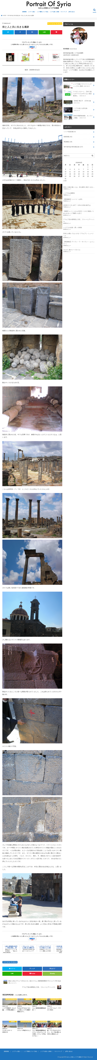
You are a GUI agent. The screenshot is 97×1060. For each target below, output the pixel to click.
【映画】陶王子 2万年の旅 (82, 102)
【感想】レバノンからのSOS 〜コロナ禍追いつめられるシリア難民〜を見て (78, 212)
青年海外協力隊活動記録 (10, 962)
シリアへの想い (31, 11)
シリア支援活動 (70, 131)
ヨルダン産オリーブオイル (71, 250)
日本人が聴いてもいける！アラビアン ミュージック (78, 234)
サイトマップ (64, 11)
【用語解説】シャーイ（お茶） (73, 199)
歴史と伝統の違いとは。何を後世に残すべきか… (79, 187)
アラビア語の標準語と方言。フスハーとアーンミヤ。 (79, 220)
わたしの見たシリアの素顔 (74, 1057)
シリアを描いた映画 (54, 11)
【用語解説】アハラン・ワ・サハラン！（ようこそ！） (79, 243)
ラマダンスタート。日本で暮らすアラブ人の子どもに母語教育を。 (82, 94)
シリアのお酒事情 (69, 193)
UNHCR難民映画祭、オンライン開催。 (83, 117)
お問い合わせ (71, 11)
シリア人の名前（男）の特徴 (72, 227)
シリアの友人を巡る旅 (80, 109)
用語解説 (68, 142)
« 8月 (65, 181)
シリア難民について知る (42, 11)
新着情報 (24, 11)
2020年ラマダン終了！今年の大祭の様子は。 (77, 205)
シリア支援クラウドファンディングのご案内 (82, 85)
